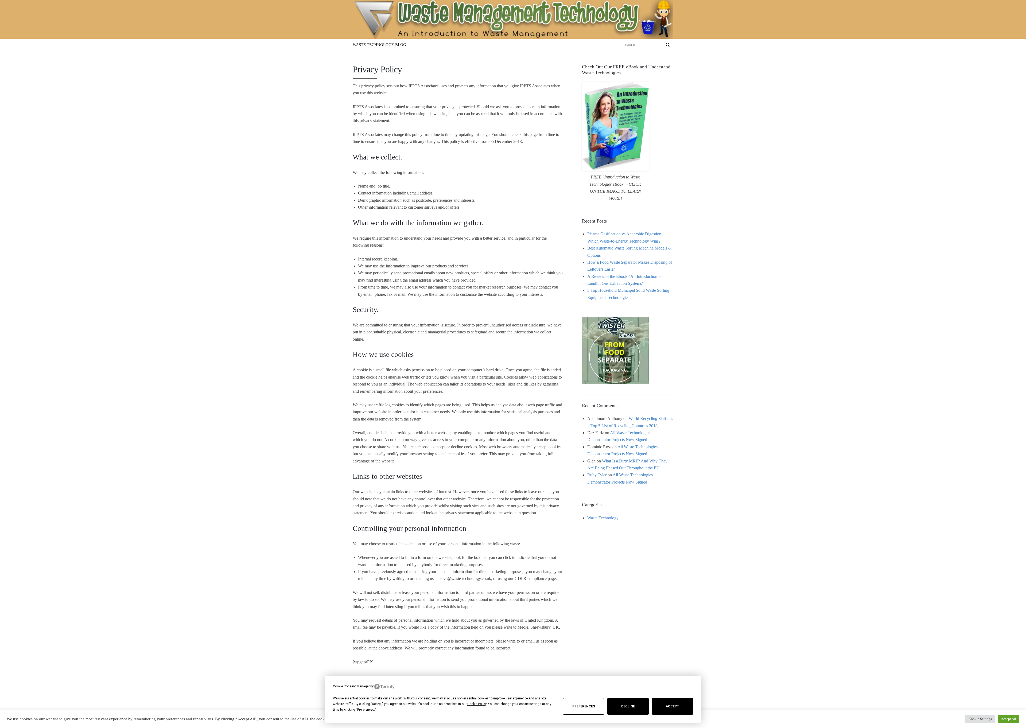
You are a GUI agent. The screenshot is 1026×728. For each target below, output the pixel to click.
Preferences (583, 706)
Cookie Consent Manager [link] (351, 686)
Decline (628, 706)
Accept (672, 706)
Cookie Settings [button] (980, 719)
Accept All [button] (1008, 719)
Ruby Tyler (597, 475)
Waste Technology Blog (379, 44)
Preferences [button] (365, 709)
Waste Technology (603, 518)
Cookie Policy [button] (476, 704)
